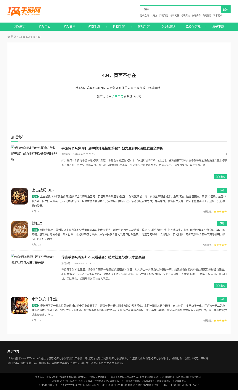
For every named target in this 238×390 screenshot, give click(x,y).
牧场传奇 (196, 15)
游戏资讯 (69, 26)
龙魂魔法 (185, 15)
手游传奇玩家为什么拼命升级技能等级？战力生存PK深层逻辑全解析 (112, 148)
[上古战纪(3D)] (19, 196)
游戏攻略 (65, 263)
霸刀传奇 (206, 15)
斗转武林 (174, 15)
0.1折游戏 (168, 26)
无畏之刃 (144, 15)
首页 (13, 36)
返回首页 (117, 96)
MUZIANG (194, 385)
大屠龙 (154, 15)
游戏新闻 (65, 154)
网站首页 (20, 26)
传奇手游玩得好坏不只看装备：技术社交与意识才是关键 (103, 257)
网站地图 (147, 385)
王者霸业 (217, 15)
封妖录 (37, 223)
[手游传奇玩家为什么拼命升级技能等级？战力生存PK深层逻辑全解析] (34, 162)
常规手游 (144, 26)
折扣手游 (119, 26)
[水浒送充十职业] (19, 305)
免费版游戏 (193, 26)
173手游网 (28, 11)
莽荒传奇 (163, 15)
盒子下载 (218, 26)
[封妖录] (19, 229)
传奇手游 (94, 26)
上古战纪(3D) (43, 190)
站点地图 (137, 385)
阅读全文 (220, 176)
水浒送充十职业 (45, 299)
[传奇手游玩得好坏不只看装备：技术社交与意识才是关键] (34, 271)
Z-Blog (172, 385)
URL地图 (128, 385)
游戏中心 (44, 26)
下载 (222, 190)
